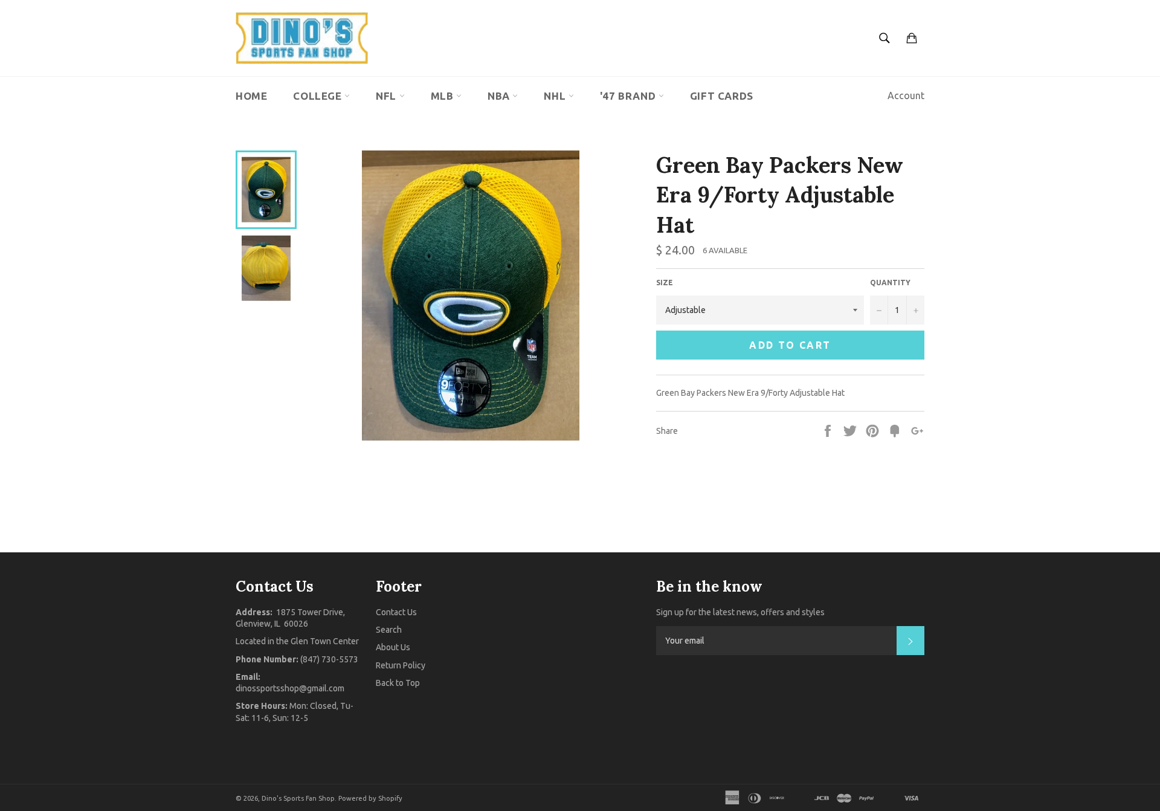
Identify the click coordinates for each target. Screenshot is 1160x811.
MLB (443, 96)
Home (251, 96)
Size (664, 282)
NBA (500, 96)
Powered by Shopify (370, 798)
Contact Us (396, 612)
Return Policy (400, 665)
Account (906, 95)
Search (389, 630)
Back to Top (398, 683)
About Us (393, 647)
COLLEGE (318, 96)
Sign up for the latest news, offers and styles (740, 612)
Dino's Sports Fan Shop (298, 798)
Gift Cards (721, 96)
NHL (556, 96)
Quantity (890, 282)
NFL (387, 96)
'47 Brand (629, 96)
